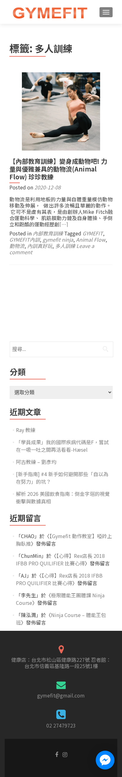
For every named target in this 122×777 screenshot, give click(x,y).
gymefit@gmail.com (61, 695)
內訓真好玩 (39, 246)
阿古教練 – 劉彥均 (36, 462)
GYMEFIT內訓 (24, 239)
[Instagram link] (65, 754)
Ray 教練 (25, 430)
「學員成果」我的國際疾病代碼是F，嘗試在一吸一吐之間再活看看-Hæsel (62, 445)
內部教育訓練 (48, 233)
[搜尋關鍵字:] (61, 349)
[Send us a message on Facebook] (105, 760)
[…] (63, 224)
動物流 (16, 246)
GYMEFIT (93, 233)
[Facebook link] (56, 754)
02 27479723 (61, 725)
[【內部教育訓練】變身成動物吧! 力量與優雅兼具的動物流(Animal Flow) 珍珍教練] (61, 110)
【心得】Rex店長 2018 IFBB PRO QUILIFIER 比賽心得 (60, 559)
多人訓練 (65, 246)
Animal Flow (90, 239)
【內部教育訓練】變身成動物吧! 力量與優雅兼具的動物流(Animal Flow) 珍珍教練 (58, 169)
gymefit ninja (58, 239)
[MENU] (106, 12)
